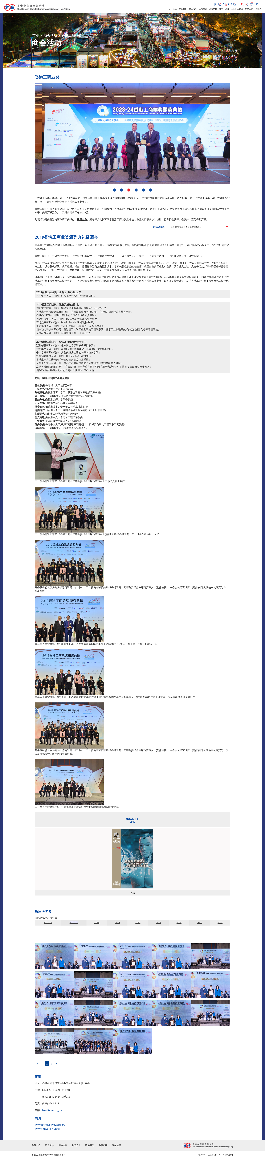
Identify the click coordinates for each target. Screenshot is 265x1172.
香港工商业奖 (72, 36)
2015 (179, 922)
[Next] (57, 1063)
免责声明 (103, 1145)
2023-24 (48, 922)
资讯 (227, 9)
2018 (117, 922)
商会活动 (193, 9)
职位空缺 (49, 1145)
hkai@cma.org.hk (52, 1110)
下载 (132, 892)
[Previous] (37, 1063)
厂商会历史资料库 (253, 9)
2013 (220, 922)
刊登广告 (76, 1145)
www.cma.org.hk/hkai (47, 1128)
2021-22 (74, 922)
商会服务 (183, 9)
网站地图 (116, 1145)
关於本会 (173, 9)
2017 (137, 922)
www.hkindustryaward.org (50, 1124)
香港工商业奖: (159, 226)
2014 (199, 922)
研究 (221, 9)
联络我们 (89, 1145)
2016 (158, 922)
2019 (96, 922)
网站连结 (63, 1145)
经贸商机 (213, 9)
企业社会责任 (237, 9)
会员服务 (203, 9)
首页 (35, 36)
